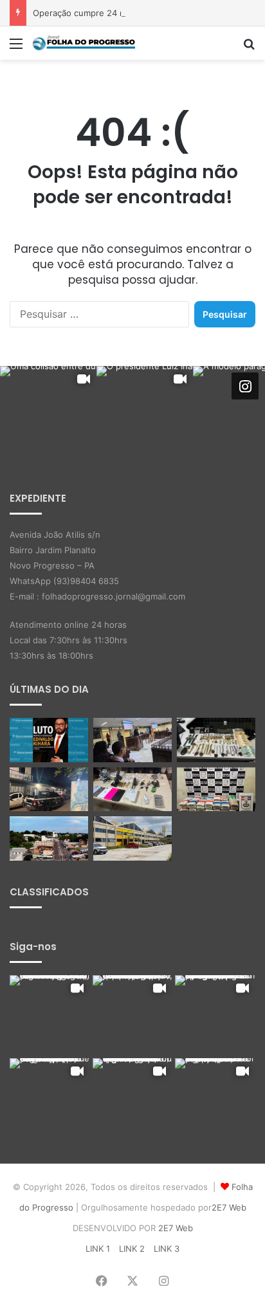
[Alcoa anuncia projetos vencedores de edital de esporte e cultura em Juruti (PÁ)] (49, 838)
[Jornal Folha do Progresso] (83, 43)
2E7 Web (229, 1207)
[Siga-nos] (245, 386)
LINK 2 (132, 1248)
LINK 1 (98, 1248)
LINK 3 (166, 1248)
